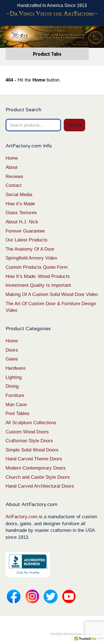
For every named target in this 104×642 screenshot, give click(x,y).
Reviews (14, 176)
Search (74, 125)
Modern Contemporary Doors (36, 468)
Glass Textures (21, 212)
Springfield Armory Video (31, 258)
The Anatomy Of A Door (30, 249)
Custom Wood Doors (27, 431)
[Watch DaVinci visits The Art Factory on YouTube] (52, 14)
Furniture (15, 395)
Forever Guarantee (25, 231)
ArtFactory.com (21, 516)
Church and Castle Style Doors (38, 477)
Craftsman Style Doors (29, 440)
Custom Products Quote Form (37, 267)
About (11, 167)
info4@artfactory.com (66, 634)
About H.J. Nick (22, 221)
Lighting (14, 377)
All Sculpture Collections (31, 422)
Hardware (16, 368)
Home (12, 158)
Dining (12, 386)
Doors (12, 350)
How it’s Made (20, 203)
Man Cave (16, 404)
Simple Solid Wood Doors (32, 450)
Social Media (19, 194)
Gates (12, 359)
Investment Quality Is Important (38, 285)
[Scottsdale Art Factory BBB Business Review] (28, 564)
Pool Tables (17, 413)
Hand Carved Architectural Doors (40, 486)
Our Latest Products (26, 240)
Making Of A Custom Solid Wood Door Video (52, 294)
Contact (14, 185)
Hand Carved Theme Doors (34, 458)
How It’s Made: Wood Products (38, 276)
